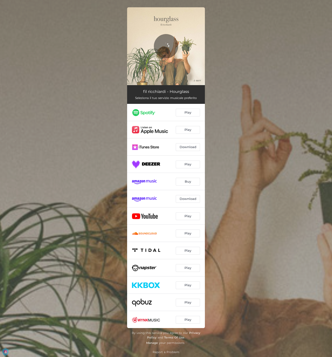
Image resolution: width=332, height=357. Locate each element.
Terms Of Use (174, 337)
